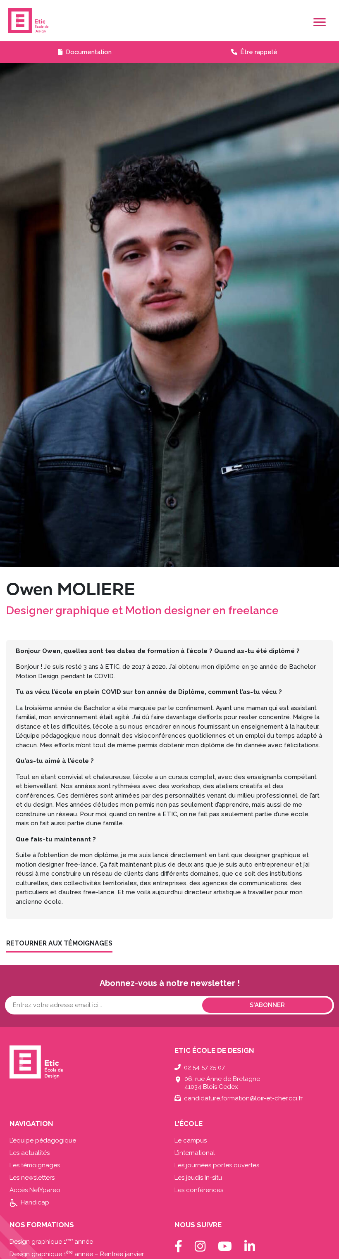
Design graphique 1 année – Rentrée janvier (77, 1254)
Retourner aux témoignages (59, 943)
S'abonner (267, 1005)
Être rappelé (258, 52)
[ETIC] (169, 20)
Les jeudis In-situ (198, 1177)
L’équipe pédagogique (43, 1140)
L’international (194, 1153)
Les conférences (198, 1190)
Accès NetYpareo (35, 1190)
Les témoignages (35, 1165)
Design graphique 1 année (51, 1241)
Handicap (35, 1202)
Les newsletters (32, 1177)
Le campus (190, 1140)
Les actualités (30, 1153)
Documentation (89, 52)
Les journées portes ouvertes (216, 1165)
